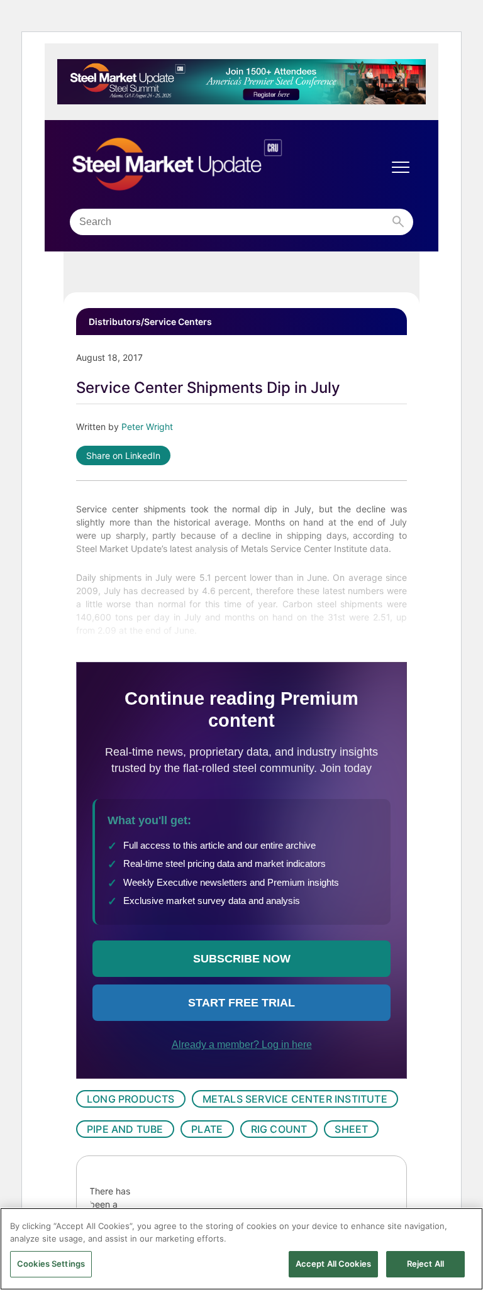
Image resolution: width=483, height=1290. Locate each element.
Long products (131, 1099)
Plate (207, 1129)
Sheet (351, 1129)
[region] (241, 1249)
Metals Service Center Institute (295, 1099)
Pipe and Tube (125, 1129)
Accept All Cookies (333, 1264)
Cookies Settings (51, 1264)
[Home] (203, 164)
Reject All (425, 1264)
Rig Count (279, 1129)
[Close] (463, 1228)
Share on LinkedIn (123, 455)
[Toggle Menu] (400, 167)
